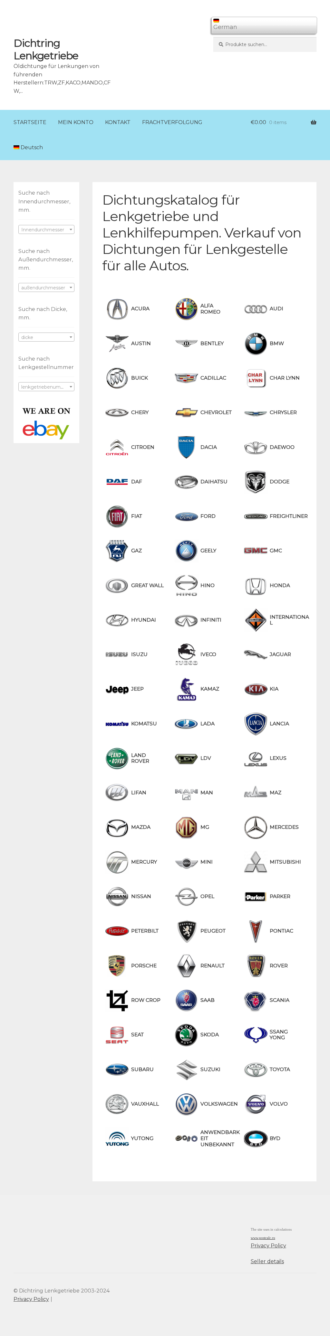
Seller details (267, 1261)
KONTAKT (118, 122)
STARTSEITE (30, 122)
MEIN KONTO (75, 122)
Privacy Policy (268, 1246)
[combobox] (46, 229)
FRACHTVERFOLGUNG (172, 122)
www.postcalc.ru (263, 1238)
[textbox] (46, 229)
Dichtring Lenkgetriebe (46, 49)
